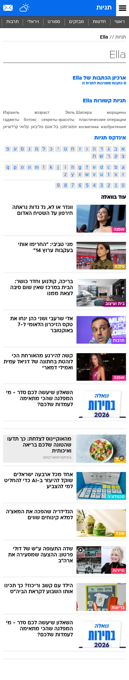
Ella (104, 37)
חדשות (99, 22)
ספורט (54, 22)
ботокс (30, 119)
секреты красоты (57, 119)
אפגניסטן (68, 126)
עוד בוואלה (113, 197)
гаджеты (11, 119)
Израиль (11, 112)
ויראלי (33, 22)
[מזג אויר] (25, 8)
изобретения (113, 126)
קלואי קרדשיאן (16, 126)
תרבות (12, 22)
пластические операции (102, 119)
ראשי (120, 22)
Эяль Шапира (78, 112)
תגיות (104, 8)
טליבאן (37, 126)
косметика (89, 126)
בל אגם (51, 126)
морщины (116, 112)
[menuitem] (99, 22)
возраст (42, 112)
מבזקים (76, 22)
